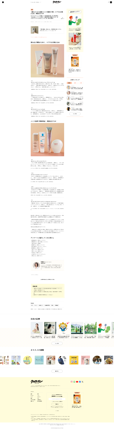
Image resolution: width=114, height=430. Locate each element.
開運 (31, 398)
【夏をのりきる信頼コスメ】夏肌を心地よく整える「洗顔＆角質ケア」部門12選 (48, 292)
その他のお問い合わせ (52, 414)
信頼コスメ (41, 305)
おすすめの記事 (33, 399)
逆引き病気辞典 (39, 401)
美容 (32, 9)
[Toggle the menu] (3, 2)
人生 (38, 398)
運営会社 (41, 414)
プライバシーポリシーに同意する (57, 401)
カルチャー (39, 396)
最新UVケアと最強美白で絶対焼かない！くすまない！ (43, 294)
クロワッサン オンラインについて (35, 414)
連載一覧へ (57, 371)
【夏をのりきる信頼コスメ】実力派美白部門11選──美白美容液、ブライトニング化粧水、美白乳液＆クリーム (48, 289)
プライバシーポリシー (60, 406)
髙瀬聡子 (56, 305)
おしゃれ (32, 395)
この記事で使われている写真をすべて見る (47, 279)
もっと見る (75, 113)
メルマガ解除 (57, 410)
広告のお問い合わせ (45, 414)
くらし (38, 395)
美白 (52, 305)
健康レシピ (32, 401)
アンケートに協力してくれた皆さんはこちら (39, 37)
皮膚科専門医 (47, 305)
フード (32, 396)
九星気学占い (39, 399)
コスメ (36, 305)
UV (32, 305)
